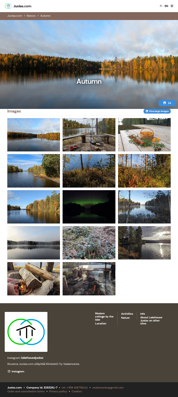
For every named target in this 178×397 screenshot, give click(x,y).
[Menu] (172, 6)
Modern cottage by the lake (104, 316)
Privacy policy (58, 391)
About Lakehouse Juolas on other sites (151, 320)
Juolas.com (14, 16)
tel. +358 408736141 (75, 387)
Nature (31, 16)
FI (161, 6)
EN (166, 6)
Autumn (45, 16)
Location (100, 323)
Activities (127, 314)
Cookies (77, 391)
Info (142, 314)
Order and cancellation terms (26, 391)
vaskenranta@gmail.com (108, 387)
